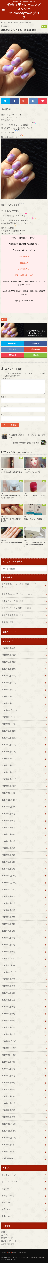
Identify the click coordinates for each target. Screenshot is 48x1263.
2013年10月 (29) (9, 1137)
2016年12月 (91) (9, 875)
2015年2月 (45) (8, 1027)
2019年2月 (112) (9, 696)
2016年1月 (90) (8, 951)
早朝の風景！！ (12, 615)
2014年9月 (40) (8, 1062)
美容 (4, 319)
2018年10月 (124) (9, 724)
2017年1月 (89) (8, 869)
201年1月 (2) (7, 1158)
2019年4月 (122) (9, 682)
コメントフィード (9, 1241)
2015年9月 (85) (8, 979)
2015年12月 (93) (9, 958)
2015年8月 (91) (8, 986)
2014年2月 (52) (8, 1110)
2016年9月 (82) (8, 896)
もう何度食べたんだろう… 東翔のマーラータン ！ (22, 585)
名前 (4, 397)
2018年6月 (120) (9, 751)
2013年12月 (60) (9, 1124)
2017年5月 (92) (8, 841)
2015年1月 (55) (8, 1034)
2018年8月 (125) (9, 738)
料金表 (23, 263)
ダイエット (9, 1175)
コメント (5, 378)
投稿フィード (7, 1238)
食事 (6, 1216)
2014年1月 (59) (8, 1117)
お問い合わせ (22, 1252)
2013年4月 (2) (8, 1144)
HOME (4, 1252)
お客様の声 (22, 269)
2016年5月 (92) (8, 924)
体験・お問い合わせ (23, 275)
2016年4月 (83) (8, 931)
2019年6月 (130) (9, 669)
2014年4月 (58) (8, 1096)
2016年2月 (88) (8, 944)
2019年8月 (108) (9, 655)
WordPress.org (7, 1244)
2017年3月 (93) (8, 855)
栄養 (6, 1202)
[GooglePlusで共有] (24, 101)
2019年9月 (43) (8, 648)
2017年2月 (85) (8, 862)
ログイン (5, 1235)
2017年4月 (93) (8, 848)
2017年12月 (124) (9, 793)
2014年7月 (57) (8, 1075)
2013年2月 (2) (8, 1151)
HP (9, 1252)
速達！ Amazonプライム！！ (18, 594)
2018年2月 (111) (9, 779)
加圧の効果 (22, 256)
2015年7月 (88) (8, 993)
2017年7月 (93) (8, 827)
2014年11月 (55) (9, 1048)
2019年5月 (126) (9, 676)
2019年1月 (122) (9, 703)
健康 (6, 1188)
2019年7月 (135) (9, 662)
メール (4, 406)
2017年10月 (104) (9, 807)
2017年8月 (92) (8, 820)
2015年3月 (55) (8, 1020)
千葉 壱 (8, 622)
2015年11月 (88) (9, 965)
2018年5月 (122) (9, 758)
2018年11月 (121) (9, 717)
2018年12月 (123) (9, 710)
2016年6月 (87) (8, 917)
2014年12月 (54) (9, 1041)
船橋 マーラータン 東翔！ (17, 608)
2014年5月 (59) (8, 1089)
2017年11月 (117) (9, 800)
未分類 (8, 1195)
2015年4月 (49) (8, 1013)
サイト (3, 415)
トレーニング (10, 1182)
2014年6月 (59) (8, 1082)
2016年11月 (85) (9, 882)
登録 (3, 1232)
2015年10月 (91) (9, 972)
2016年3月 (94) (8, 938)
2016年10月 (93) (9, 889)
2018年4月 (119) (9, 765)
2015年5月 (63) (8, 1006)
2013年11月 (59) (9, 1131)
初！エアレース (12, 601)
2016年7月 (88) (8, 910)
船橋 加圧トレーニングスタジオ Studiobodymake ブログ (24, 11)
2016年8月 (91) (8, 903)
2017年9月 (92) (8, 813)
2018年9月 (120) (9, 731)
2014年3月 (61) (8, 1103)
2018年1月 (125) (9, 786)
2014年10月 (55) (9, 1055)
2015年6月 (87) (8, 1000)
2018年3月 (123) (9, 772)
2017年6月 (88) (8, 834)
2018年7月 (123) (9, 744)
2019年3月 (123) (9, 689)
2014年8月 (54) (8, 1069)
